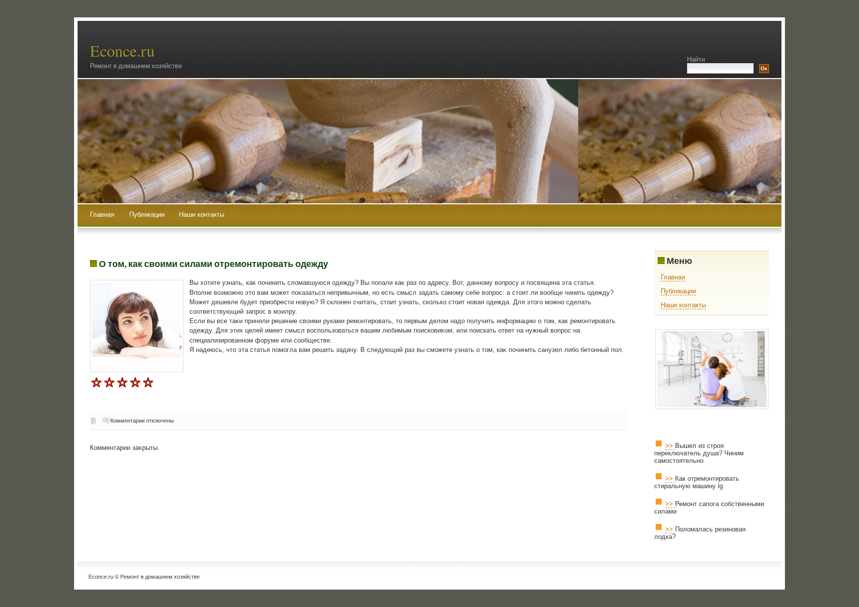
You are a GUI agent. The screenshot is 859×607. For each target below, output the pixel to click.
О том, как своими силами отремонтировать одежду (213, 263)
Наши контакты (201, 214)
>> (670, 445)
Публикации (148, 214)
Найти (696, 59)
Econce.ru (122, 50)
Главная (102, 214)
